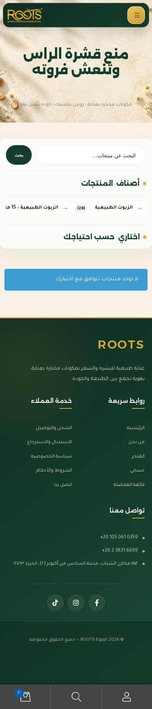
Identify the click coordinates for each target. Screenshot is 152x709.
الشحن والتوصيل (54, 428)
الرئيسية (136, 428)
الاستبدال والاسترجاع (49, 442)
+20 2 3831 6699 (120, 551)
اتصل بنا (63, 485)
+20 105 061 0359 (119, 537)
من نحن (136, 442)
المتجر (138, 456)
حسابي (137, 470)
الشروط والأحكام (54, 470)
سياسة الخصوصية (51, 456)
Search (76, 697)
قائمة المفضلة (129, 485)
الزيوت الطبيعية (114, 207)
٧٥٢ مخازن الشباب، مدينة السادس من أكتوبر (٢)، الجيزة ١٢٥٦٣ (76, 563)
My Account (126, 697)
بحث (19, 155)
